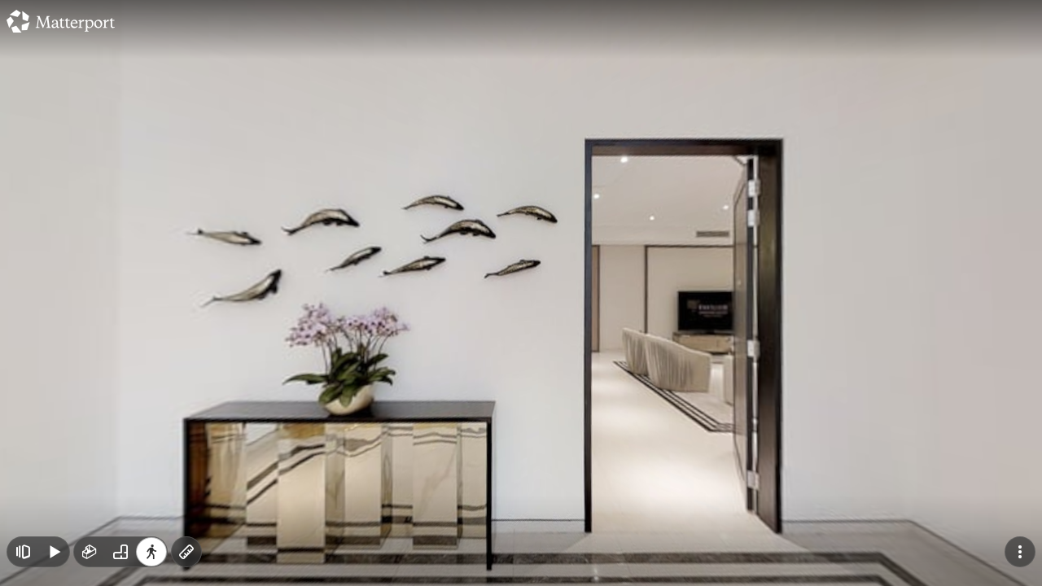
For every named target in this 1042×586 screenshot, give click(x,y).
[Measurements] (186, 551)
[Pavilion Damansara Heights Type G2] (521, 293)
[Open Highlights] (22, 551)
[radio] (89, 551)
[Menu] (1020, 551)
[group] (120, 551)
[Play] (53, 551)
